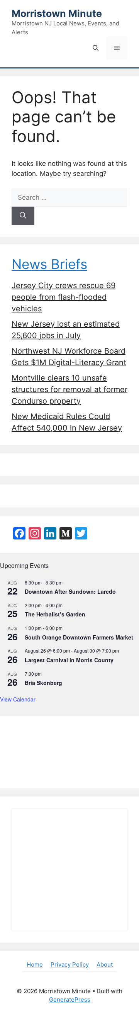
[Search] (23, 216)
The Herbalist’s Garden (55, 614)
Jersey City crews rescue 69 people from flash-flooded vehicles (63, 297)
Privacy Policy (70, 964)
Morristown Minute (57, 13)
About (105, 964)
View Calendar (18, 699)
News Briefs (49, 264)
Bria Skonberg (43, 682)
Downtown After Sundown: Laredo (70, 591)
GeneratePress (69, 999)
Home (35, 964)
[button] (95, 48)
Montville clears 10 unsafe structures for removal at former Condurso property (69, 389)
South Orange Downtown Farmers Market (79, 637)
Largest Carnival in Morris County (69, 660)
